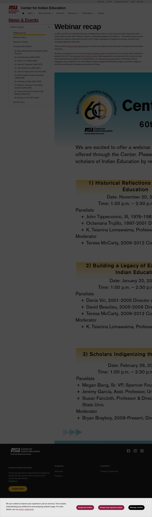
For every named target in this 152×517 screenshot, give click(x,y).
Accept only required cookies (111, 507)
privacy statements (26, 509)
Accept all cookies (85, 507)
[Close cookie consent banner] (147, 502)
